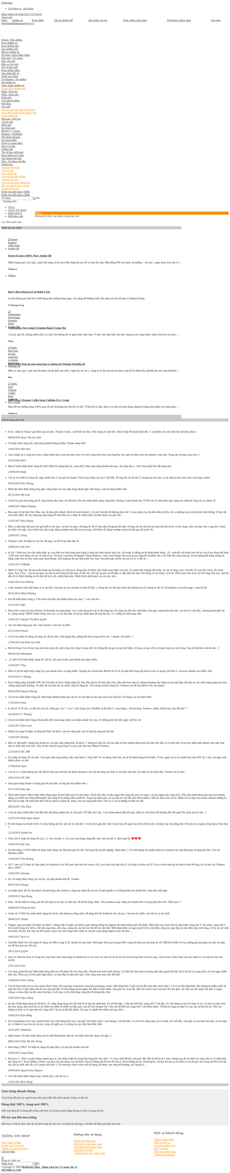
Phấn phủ (6, 97)
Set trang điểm (9, 140)
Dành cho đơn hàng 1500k (15, 194)
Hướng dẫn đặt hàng (84, 1141)
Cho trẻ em (7, 170)
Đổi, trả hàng (161, 1148)
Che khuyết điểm (10, 100)
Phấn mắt (6, 125)
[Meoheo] (7, 2)
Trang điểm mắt (9, 115)
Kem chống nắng (10, 70)
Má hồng (6, 103)
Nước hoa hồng (9, 76)
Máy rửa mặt (8, 61)
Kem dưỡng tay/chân (12, 155)
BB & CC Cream (10, 131)
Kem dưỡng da (9, 43)
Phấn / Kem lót (9, 91)
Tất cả (11, 207)
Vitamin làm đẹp (10, 188)
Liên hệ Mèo (8, 1151)
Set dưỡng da (8, 82)
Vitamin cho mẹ (9, 179)
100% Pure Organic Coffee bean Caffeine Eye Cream (38, 400)
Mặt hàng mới (15, 216)
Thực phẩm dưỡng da (12, 85)
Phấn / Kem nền (10, 94)
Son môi (5, 106)
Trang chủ (6, 17)
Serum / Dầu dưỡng (11, 39)
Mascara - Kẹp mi (10, 118)
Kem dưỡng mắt (10, 46)
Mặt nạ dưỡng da (10, 52)
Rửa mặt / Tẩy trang (12, 58)
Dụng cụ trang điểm (12, 143)
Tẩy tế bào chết (9, 67)
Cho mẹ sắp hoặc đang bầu (15, 182)
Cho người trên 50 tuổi (13, 176)
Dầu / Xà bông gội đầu (13, 161)
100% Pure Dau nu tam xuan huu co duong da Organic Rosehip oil (46, 364)
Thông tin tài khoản (164, 1154)
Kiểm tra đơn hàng (164, 1139)
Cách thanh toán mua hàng (88, 1147)
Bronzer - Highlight (11, 134)
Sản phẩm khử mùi (11, 158)
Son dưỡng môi (9, 49)
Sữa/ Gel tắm (8, 146)
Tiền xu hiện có (162, 1142)
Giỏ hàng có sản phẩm (20, 8)
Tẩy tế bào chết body (12, 152)
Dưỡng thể (7, 149)
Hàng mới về (15, 213)
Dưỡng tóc (7, 164)
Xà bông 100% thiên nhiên (15, 55)
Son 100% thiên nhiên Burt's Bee (19, 112)
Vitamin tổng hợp (10, 167)
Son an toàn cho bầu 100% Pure (18, 109)
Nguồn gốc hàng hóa (12, 1145)
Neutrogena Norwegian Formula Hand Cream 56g (37, 327)
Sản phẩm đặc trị (10, 73)
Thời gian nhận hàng (165, 1151)
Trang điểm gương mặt (13, 88)
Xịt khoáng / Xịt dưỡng (13, 79)
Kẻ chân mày (8, 128)
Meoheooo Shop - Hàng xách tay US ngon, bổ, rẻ (49, 1167)
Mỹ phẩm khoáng (10, 137)
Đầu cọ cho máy (10, 64)
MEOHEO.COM (11, 1170)
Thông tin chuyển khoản (14, 1148)
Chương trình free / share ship (89, 1153)
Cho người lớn (9, 173)
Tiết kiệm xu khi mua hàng (88, 1144)
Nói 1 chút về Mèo (11, 1142)
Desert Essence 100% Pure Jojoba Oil (29, 255)
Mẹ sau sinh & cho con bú (15, 185)
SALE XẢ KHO (17, 210)
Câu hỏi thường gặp (164, 1145)
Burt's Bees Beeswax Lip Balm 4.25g (29, 291)
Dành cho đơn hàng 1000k (15, 191)
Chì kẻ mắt (7, 121)
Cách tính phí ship (83, 1150)
